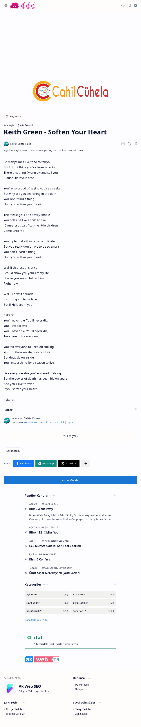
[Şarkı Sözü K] (13, 450)
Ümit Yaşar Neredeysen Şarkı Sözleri (54, 573)
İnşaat (70, 422)
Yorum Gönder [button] (70, 480)
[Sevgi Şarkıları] (93, 602)
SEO (26, 422)
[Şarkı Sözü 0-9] (47, 611)
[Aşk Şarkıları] (93, 594)
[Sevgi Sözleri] (65, 567)
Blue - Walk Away (41, 509)
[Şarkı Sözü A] (93, 611)
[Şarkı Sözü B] (51, 503)
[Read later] (123, 144)
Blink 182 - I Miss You (43, 532)
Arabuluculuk (57, 422)
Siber (31, 422)
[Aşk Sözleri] (51, 540)
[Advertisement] (70, 40)
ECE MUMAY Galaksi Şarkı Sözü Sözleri (55, 546)
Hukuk (44, 422)
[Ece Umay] (64, 540)
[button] (5, 5)
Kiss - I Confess (39, 559)
